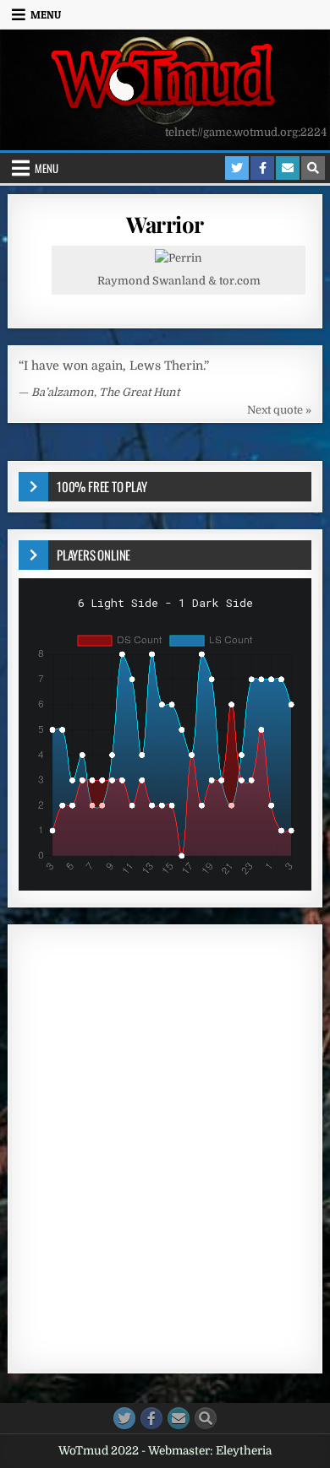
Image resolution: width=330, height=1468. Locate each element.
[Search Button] (206, 1418)
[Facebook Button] (151, 1418)
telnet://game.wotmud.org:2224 (246, 132)
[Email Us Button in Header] (288, 168)
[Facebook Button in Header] (262, 168)
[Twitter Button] (124, 1418)
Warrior (165, 224)
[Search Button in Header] (313, 168)
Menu (45, 14)
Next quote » (279, 410)
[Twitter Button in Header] (237, 168)
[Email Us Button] (179, 1418)
